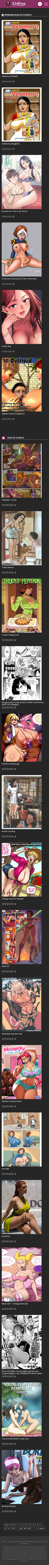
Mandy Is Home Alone (12, 1101)
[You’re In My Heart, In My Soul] (22, 1409)
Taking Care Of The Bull (12, 899)
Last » (42, 1528)
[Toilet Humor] (22, 538)
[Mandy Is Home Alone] (22, 1072)
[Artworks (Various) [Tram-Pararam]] (22, 249)
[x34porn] (15, 4)
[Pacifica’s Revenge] (22, 737)
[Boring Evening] (22, 1477)
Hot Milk (5, 1168)
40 (29, 1528)
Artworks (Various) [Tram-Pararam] (19, 278)
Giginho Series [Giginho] (13, 413)
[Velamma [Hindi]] (22, 47)
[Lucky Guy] (22, 317)
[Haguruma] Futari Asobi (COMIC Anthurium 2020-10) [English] (22, 703)
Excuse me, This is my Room (14, 211)
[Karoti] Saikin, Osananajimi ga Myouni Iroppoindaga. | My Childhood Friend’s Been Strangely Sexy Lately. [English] (22, 1373)
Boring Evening (8, 1506)
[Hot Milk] (22, 1139)
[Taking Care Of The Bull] (22, 869)
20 (21, 1528)
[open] (46, 4)
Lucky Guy (6, 346)
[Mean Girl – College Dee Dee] (22, 1274)
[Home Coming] (22, 802)
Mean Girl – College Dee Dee (15, 1303)
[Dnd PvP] (22, 937)
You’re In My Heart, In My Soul (15, 1438)
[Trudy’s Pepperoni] (22, 605)
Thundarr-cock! (9, 500)
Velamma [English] (10, 143)
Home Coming (8, 831)
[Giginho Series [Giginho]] (22, 384)
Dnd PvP (5, 966)
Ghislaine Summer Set (12, 1034)
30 (25, 1528)
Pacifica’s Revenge (10, 764)
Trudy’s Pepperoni (10, 635)
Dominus (6, 1236)
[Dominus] (22, 1207)
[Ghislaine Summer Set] (22, 1004)
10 (13, 1528)
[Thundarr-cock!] (22, 470)
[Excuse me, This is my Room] (22, 182)
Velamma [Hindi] (10, 76)
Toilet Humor (8, 567)
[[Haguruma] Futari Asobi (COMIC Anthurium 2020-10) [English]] (22, 673)
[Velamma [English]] (22, 114)
